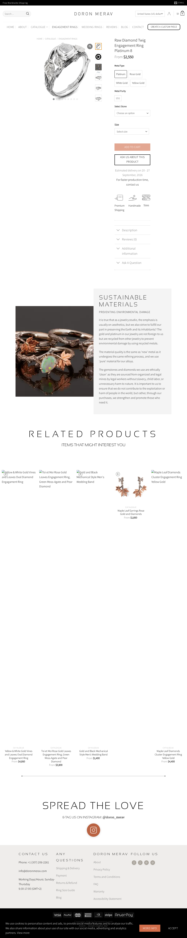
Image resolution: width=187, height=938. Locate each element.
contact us (132, 184)
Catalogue (38, 27)
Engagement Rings (65, 27)
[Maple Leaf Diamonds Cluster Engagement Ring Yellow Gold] (168, 607)
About (22, 27)
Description (129, 230)
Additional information (129, 251)
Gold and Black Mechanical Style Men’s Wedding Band (93, 752)
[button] (54, 99)
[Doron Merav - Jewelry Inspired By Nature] (93, 13)
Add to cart (132, 147)
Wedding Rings (92, 27)
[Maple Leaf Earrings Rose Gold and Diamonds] (131, 487)
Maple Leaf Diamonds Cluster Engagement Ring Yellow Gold (168, 754)
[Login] (169, 14)
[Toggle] (118, 230)
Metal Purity (120, 91)
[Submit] (27, 14)
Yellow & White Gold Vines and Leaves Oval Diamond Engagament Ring (19, 754)
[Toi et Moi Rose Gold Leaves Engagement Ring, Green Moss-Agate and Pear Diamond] (56, 607)
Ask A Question (131, 263)
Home (10, 27)
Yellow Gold (138, 83)
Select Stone (121, 106)
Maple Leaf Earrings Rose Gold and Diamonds (131, 512)
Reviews (111, 27)
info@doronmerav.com (33, 871)
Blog (124, 27)
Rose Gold (135, 74)
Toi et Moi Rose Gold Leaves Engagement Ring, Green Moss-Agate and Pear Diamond (56, 756)
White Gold (122, 83)
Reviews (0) (129, 239)
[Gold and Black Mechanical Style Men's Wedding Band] (93, 607)
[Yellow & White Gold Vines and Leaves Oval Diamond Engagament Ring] (19, 607)
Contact (138, 27)
